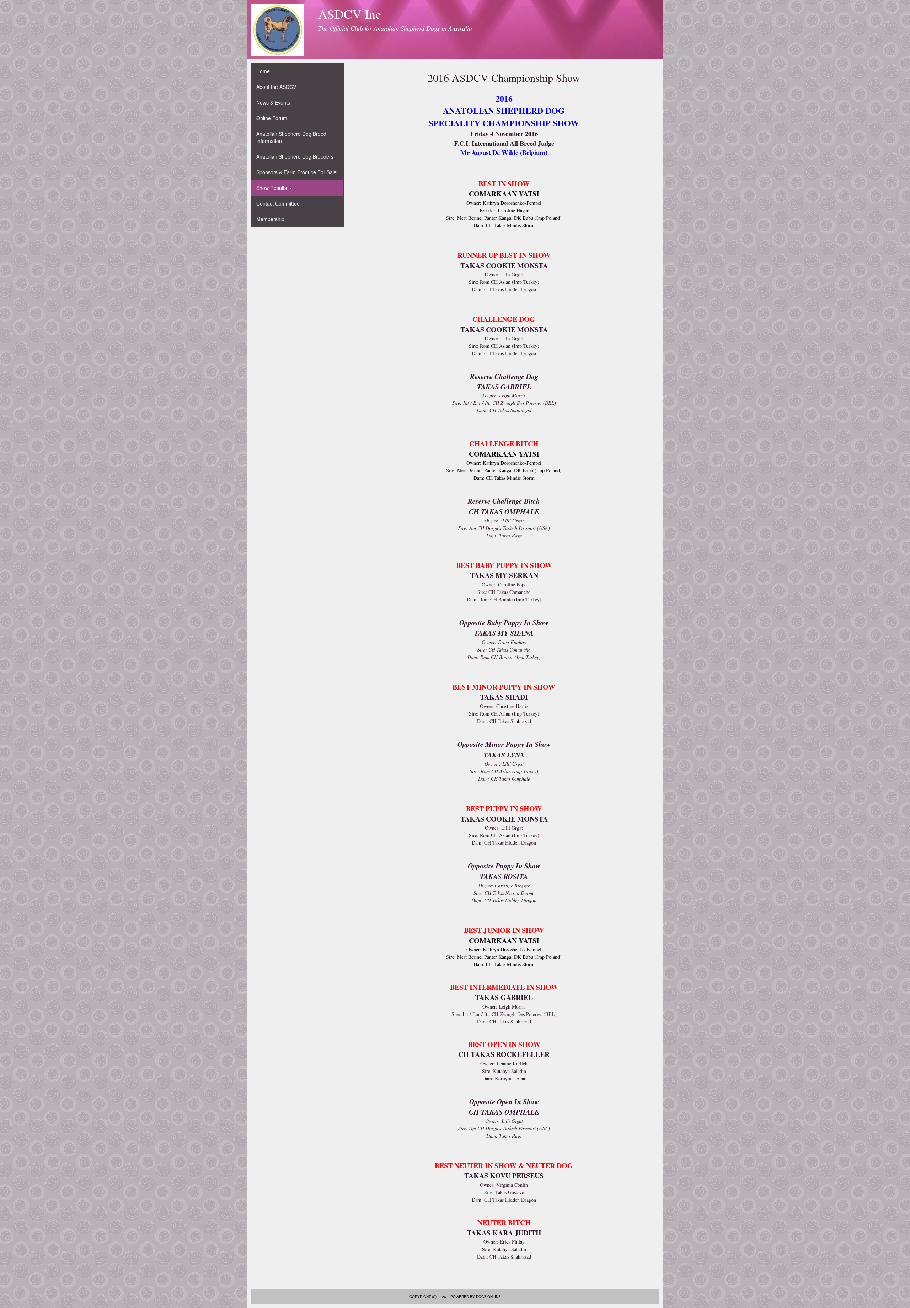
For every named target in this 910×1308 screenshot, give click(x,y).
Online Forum (271, 118)
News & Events (273, 102)
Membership (270, 219)
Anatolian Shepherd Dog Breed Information (291, 137)
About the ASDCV (276, 86)
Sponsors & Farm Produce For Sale (296, 172)
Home (263, 71)
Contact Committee (278, 203)
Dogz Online (488, 1296)
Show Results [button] (272, 187)
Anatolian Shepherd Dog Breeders (294, 156)
